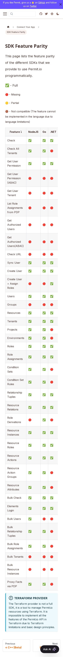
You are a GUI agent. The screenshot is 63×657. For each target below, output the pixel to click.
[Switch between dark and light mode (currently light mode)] (57, 13)
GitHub (41, 2)
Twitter (33, 6)
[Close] (60, 4)
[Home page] (8, 27)
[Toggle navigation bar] (5, 13)
